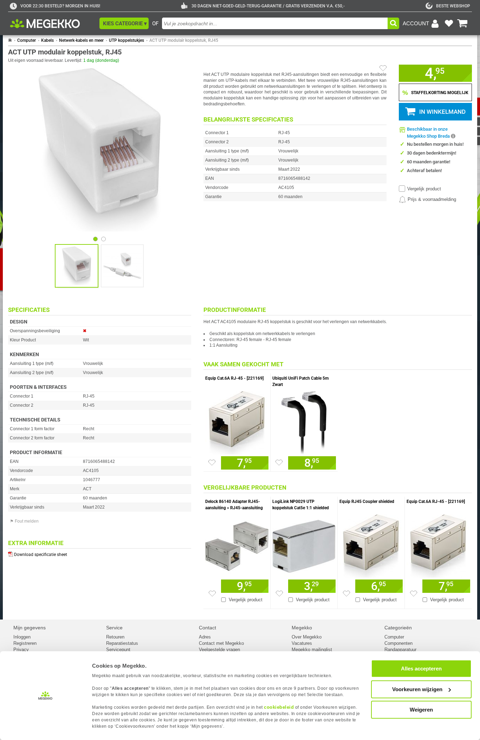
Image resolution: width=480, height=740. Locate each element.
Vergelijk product (424, 188)
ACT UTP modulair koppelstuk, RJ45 (183, 40)
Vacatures (302, 643)
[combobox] (275, 23)
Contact (207, 627)
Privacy (21, 649)
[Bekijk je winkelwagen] (462, 24)
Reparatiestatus (122, 643)
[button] (124, 23)
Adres (205, 637)
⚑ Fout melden (24, 521)
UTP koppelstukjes (126, 40)
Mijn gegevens (29, 627)
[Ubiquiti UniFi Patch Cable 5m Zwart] (304, 421)
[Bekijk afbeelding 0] (95, 239)
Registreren (25, 643)
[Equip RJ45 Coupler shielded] (371, 544)
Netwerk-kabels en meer (81, 40)
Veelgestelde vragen (219, 649)
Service (114, 627)
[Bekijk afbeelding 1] (103, 239)
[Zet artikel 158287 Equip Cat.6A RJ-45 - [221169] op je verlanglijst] (211, 462)
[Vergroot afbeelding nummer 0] (76, 266)
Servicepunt (118, 649)
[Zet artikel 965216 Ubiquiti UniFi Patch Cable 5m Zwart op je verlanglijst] (279, 462)
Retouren (115, 637)
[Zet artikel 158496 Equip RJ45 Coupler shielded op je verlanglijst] (346, 593)
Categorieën (398, 627)
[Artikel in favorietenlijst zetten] (383, 68)
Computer (26, 40)
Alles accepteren (421, 669)
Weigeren (421, 710)
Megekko (302, 627)
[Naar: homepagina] (10, 40)
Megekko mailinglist (312, 649)
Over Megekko (307, 637)
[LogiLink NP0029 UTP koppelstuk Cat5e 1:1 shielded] (304, 544)
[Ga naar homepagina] (53, 23)
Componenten (398, 643)
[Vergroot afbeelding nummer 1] (122, 266)
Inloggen (22, 637)
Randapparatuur (400, 649)
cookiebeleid (279, 707)
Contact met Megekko (221, 643)
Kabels (47, 40)
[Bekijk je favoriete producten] (449, 24)
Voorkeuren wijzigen (417, 689)
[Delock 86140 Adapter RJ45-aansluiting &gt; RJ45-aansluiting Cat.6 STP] (236, 544)
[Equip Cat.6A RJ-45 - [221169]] (236, 421)
